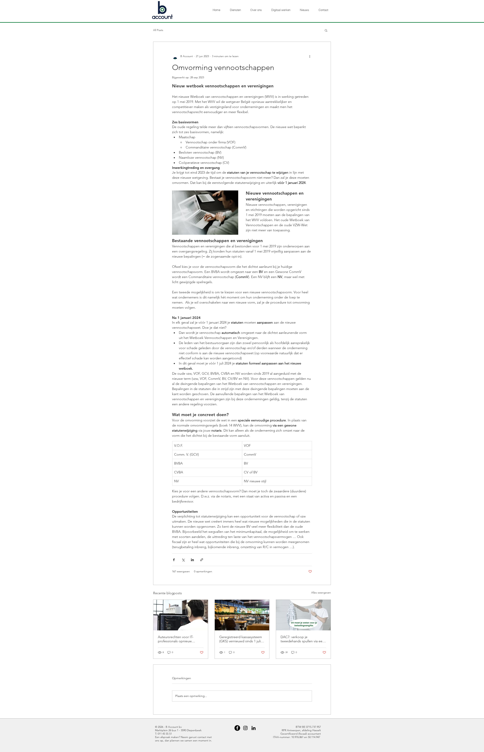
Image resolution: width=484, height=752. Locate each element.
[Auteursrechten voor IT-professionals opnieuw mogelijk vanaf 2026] (180, 615)
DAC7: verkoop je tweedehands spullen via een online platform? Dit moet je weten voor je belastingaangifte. (302, 639)
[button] (326, 30)
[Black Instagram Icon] (245, 728)
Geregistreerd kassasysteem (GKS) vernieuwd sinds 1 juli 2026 (240, 639)
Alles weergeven (321, 592)
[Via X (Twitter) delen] (183, 560)
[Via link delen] (201, 560)
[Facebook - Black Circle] (237, 728)
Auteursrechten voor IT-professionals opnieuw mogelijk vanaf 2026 (175, 639)
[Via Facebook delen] (174, 560)
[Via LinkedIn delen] (192, 560)
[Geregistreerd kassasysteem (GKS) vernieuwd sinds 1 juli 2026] (242, 615)
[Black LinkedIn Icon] (253, 728)
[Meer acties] (309, 56)
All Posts (158, 30)
